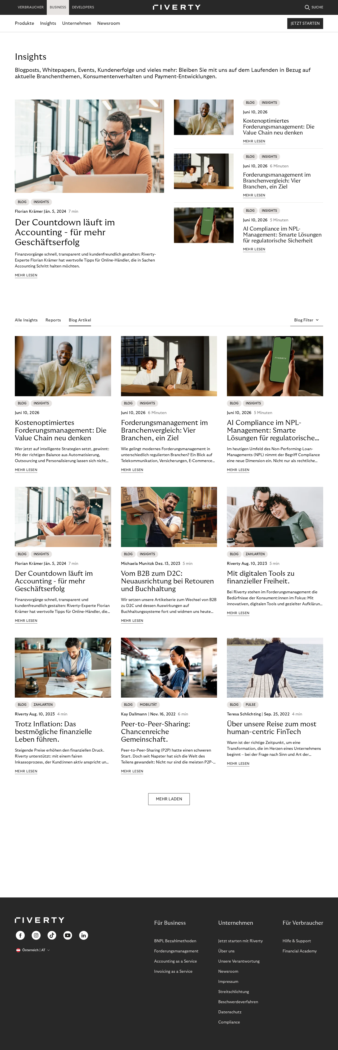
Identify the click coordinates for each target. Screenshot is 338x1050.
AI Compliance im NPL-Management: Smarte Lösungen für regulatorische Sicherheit (282, 234)
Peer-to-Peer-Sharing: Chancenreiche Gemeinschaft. (155, 732)
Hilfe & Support (297, 941)
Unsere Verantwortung (239, 961)
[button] (306, 320)
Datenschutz (229, 1012)
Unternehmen (76, 23)
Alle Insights (26, 320)
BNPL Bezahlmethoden (175, 941)
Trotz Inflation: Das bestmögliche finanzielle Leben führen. (53, 732)
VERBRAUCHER (31, 7)
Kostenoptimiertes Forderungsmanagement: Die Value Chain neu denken (278, 126)
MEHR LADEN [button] (169, 799)
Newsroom (108, 23)
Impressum (228, 982)
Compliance (229, 1022)
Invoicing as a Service (173, 971)
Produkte (24, 23)
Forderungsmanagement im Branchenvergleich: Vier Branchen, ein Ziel (277, 180)
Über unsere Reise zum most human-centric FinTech (271, 728)
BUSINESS (58, 7)
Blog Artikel (80, 320)
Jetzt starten (305, 24)
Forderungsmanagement (176, 951)
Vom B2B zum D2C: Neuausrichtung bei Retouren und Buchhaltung (167, 581)
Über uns (226, 951)
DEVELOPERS (83, 7)
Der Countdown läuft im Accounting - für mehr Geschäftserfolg (65, 232)
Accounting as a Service (175, 961)
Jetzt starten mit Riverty (240, 941)
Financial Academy (300, 951)
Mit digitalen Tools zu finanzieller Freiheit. (260, 577)
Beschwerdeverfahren (238, 1002)
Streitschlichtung (233, 992)
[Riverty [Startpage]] (175, 7)
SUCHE (317, 7)
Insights (48, 23)
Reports (53, 320)
